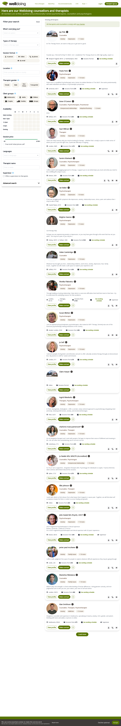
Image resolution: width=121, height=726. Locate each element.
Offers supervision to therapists (16, 176)
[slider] (4, 139)
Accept (115, 723)
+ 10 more (81, 78)
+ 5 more (81, 224)
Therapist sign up (111, 4)
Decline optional (104, 723)
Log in (100, 4)
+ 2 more (97, 108)
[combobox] (21, 72)
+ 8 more (81, 194)
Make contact (64, 63)
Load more (82, 634)
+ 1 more (81, 39)
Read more (55, 722)
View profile (52, 63)
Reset (38, 22)
